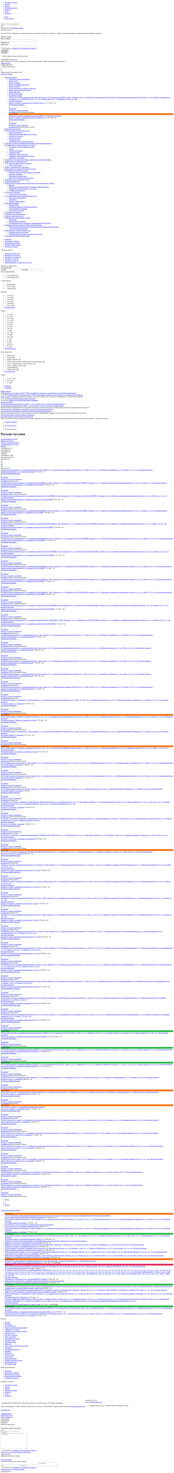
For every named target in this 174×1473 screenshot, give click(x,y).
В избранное (13, 112)
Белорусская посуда (11, 253)
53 (18, 259)
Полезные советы (11, 8)
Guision (10, 357)
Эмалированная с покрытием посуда (17, 262)
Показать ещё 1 (10, 307)
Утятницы (8, 1353)
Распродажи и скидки (12, 243)
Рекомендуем (13, 277)
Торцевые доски (10, 1342)
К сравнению (17, 479)
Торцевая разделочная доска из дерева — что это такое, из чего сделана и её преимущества (32, 406)
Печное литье (9, 1355)
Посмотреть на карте (78, 1406)
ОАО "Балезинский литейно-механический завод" (26, 361)
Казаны (7, 1322)
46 (20, 257)
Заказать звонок (17, 28)
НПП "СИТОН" (14, 359)
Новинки (8, 239)
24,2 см (10, 305)
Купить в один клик (23, 1452)
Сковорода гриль (11, 261)
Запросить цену (18, 1469)
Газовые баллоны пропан (13, 1360)
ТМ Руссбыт (13, 370)
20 (31, 262)
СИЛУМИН (13, 368)
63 (19, 255)
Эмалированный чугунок (9, 444)
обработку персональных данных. (24, 48)
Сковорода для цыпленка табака (16, 1331)
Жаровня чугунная (11, 255)
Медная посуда (10, 1333)
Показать (8, 386)
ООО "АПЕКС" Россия (16, 366)
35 (19, 253)
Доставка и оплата (11, 2)
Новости (8, 10)
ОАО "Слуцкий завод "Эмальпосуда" (21, 363)
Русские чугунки (11, 259)
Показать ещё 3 (10, 371)
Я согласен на (20, 48)
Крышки (8, 1351)
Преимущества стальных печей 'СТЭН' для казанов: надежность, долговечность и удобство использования (45, 395)
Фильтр (3, 446)
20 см (10, 301)
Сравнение (24, 110)
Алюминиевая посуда (12, 1349)
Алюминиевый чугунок (9, 439)
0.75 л (10, 320)
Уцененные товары (11, 246)
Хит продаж (12, 275)
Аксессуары (9, 1357)
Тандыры (8, 1348)
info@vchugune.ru (96, 1402)
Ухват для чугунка (7, 441)
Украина (11, 288)
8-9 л (10, 345)
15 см (10, 297)
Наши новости (6, 391)
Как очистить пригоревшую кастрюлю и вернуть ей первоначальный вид (26, 411)
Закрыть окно (5, 63)
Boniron (11, 355)
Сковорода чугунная (12, 1329)
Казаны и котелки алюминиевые (16, 1328)
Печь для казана (10, 1337)
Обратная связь (6, 1413)
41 (18, 261)
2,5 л (10, 332)
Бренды (7, 6)
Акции (7, 4)
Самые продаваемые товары (10, 1210)
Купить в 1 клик (14, 110)
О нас (7, 11)
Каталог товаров (6, 74)
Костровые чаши (10, 1364)
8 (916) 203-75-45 (6, 1415)
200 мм (10, 303)
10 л (9, 324)
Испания (11, 284)
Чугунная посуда (10, 1326)
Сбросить (8, 388)
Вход (6, 17)
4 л (9, 334)
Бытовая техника (11, 1358)
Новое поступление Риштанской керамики (23, 400)
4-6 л (10, 336)
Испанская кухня (11, 1362)
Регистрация (9, 18)
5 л (9, 338)
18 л (9, 328)
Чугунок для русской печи (10, 443)
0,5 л (10, 314)
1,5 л (10, 322)
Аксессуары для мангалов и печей (16, 1346)
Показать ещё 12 (10, 348)
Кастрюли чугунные (12, 257)
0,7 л (10, 316)
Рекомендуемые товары (13, 245)
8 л (9, 343)
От (2, 270)
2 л (9, 330)
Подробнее (12, 108)
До (23, 270)
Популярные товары (12, 241)
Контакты (8, 13)
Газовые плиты (10, 1340)
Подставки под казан (12, 1338)
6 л (9, 341)
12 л (9, 326)
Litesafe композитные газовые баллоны (21, 398)
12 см (10, 295)
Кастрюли (8, 1324)
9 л (9, 347)
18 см (10, 299)
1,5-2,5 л (11, 378)
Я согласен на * (20, 1450)
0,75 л (10, 318)
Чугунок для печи (11, 1335)
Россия (11, 286)
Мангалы (8, 1344)
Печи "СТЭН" (6, 397)
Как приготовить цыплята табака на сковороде (17, 417)
